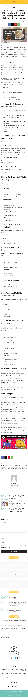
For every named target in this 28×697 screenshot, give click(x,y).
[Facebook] (9, 24)
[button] (2, 2)
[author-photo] (14, 481)
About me (7, 691)
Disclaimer (20, 691)
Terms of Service (10, 692)
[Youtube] (19, 686)
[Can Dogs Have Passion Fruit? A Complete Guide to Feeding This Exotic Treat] (4, 503)
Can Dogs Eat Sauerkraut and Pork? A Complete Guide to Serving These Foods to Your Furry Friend (18, 510)
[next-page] (4, 515)
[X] (12, 24)
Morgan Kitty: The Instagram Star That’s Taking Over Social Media (13, 633)
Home (2, 5)
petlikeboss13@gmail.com (16, 677)
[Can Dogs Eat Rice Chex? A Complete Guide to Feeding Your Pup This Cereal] (4, 597)
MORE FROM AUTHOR (19, 493)
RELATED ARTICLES (8, 493)
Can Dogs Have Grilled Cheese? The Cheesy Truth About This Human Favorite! (7, 467)
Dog (6, 5)
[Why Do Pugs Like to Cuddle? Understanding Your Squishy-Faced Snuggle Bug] (4, 610)
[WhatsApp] (18, 24)
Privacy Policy (18, 692)
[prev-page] (2, 515)
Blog (11, 691)
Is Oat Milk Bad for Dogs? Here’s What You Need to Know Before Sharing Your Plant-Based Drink (21, 468)
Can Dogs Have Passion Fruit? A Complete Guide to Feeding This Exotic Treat (17, 503)
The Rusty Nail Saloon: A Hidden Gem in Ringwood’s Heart (12, 625)
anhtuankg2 (7, 21)
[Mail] (12, 686)
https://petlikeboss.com (14, 485)
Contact (15, 691)
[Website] (15, 686)
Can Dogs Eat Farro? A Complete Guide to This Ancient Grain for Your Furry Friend (17, 497)
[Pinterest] (15, 24)
